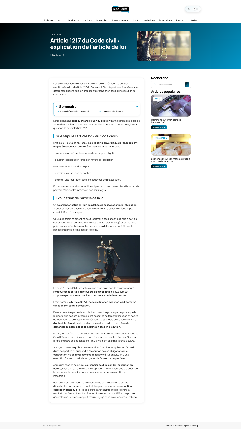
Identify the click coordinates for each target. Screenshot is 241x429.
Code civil (96, 87)
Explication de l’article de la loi (113, 111)
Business (57, 55)
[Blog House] (120, 9)
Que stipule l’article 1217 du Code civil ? (75, 111)
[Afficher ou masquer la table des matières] (107, 106)
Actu (157, 99)
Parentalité (161, 138)
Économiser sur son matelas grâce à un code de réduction (170, 160)
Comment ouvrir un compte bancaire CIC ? (166, 121)
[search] (189, 9)
